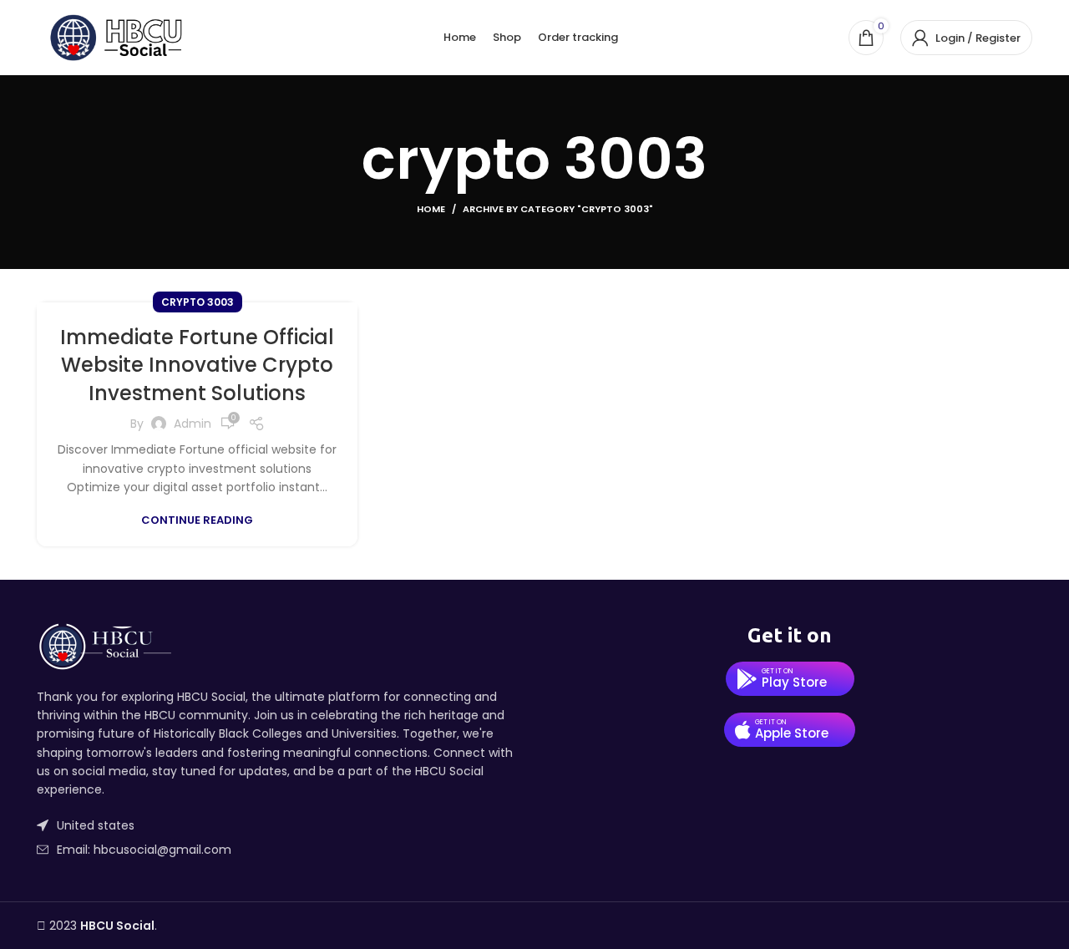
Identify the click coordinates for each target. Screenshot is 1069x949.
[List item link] (279, 849)
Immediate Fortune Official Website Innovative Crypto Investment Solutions (197, 365)
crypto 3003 (197, 302)
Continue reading (197, 520)
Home (431, 209)
